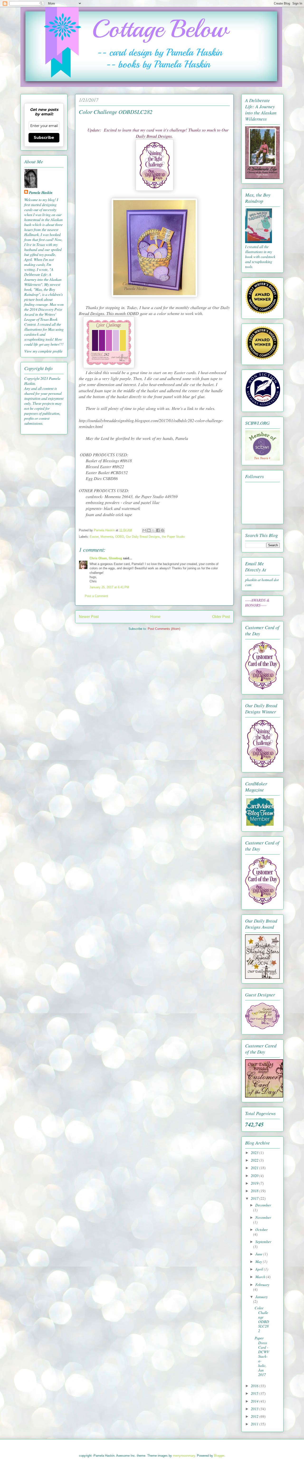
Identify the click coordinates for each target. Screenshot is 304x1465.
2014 (255, 1401)
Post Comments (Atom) (164, 629)
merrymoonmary (184, 1455)
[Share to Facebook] (158, 530)
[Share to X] (153, 530)
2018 (255, 1190)
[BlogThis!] (149, 530)
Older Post (221, 617)
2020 (255, 1175)
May (259, 1261)
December (263, 1204)
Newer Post (89, 617)
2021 (255, 1167)
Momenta (106, 536)
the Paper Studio (173, 536)
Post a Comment (96, 596)
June (259, 1253)
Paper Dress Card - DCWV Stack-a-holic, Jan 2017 (262, 1356)
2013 (255, 1408)
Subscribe (44, 137)
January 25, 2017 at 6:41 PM (109, 587)
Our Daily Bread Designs (143, 536)
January (261, 1296)
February (262, 1284)
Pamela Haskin (40, 192)
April (259, 1269)
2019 (255, 1183)
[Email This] (144, 530)
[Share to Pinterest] (162, 530)
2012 (255, 1416)
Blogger (219, 1455)
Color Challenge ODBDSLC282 (262, 1319)
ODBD (119, 536)
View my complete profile (43, 351)
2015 (255, 1393)
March (260, 1276)
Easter (94, 536)
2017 (255, 1198)
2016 (255, 1385)
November (263, 1217)
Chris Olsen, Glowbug (106, 558)
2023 (255, 1152)
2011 (255, 1423)
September (263, 1241)
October (261, 1229)
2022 (255, 1160)
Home (155, 617)
